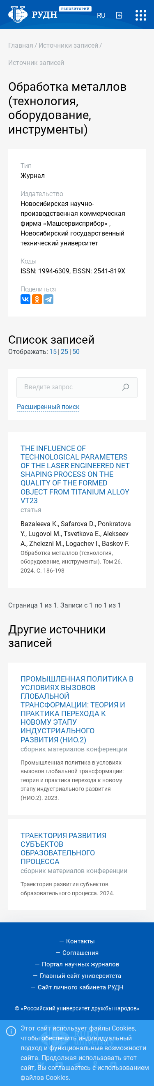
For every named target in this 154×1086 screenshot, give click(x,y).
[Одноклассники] (37, 299)
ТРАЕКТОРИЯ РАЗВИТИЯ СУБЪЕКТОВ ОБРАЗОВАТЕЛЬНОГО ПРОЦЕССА (63, 849)
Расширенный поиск (48, 407)
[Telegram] (48, 299)
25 (64, 352)
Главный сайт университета (80, 976)
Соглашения (80, 953)
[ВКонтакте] (25, 299)
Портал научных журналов (81, 964)
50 (76, 352)
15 (53, 352)
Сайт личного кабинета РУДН (81, 987)
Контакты (80, 941)
